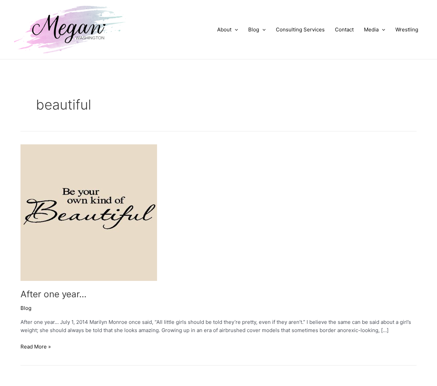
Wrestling (406, 29)
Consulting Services (300, 29)
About (224, 29)
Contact (344, 29)
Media (371, 29)
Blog (253, 29)
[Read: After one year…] (88, 212)
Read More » (35, 347)
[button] (234, 29)
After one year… (53, 294)
